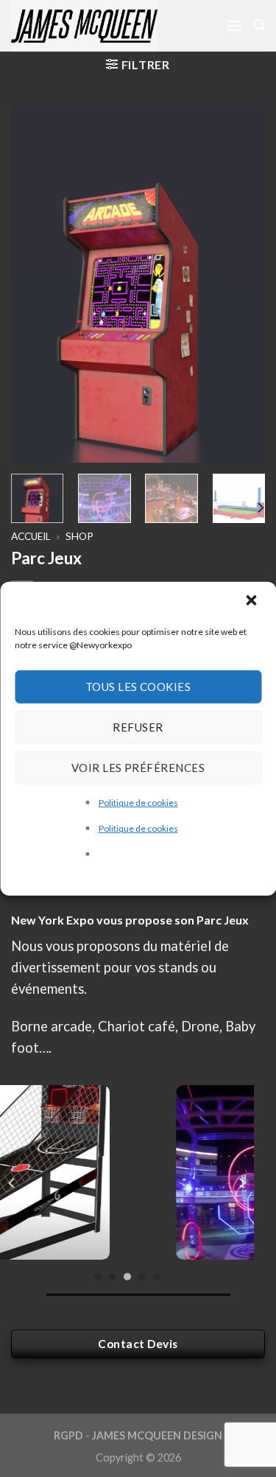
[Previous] (34, 284)
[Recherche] (259, 25)
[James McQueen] (103, 26)
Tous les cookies (138, 686)
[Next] (241, 284)
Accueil (31, 536)
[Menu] (234, 25)
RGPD (68, 1435)
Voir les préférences (138, 767)
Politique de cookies (138, 801)
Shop (79, 536)
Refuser (138, 727)
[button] (252, 601)
